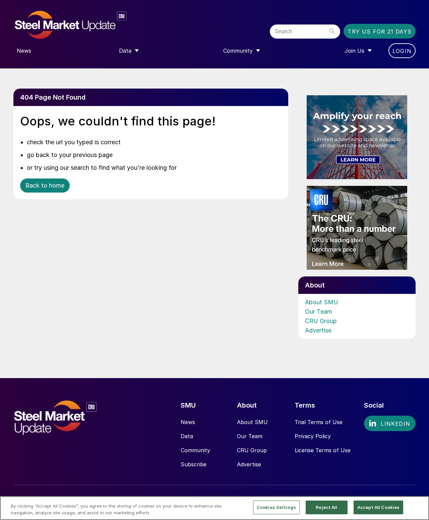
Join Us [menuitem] (354, 50)
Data (187, 436)
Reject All (326, 507)
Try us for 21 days (380, 31)
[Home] (84, 25)
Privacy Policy (313, 436)
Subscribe (193, 464)
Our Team (318, 311)
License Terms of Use (323, 450)
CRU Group (321, 320)
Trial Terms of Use (319, 422)
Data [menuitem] (125, 50)
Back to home (44, 185)
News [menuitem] (24, 50)
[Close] (418, 507)
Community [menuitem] (238, 50)
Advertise (318, 330)
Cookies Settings (276, 507)
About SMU (321, 302)
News (188, 422)
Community (195, 450)
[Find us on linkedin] (390, 423)
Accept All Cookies (378, 507)
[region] (214, 508)
